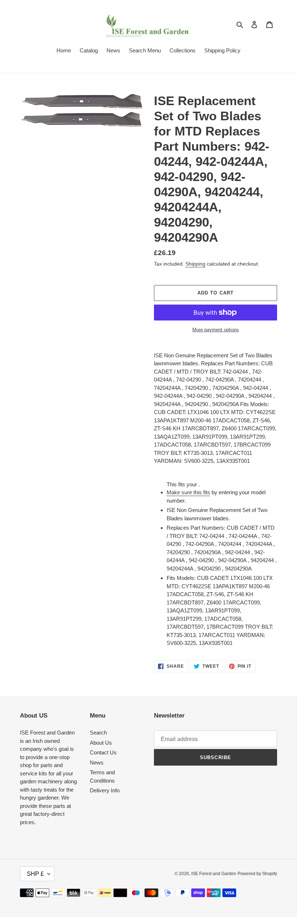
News (97, 762)
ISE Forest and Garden (213, 873)
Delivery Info (105, 790)
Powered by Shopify (257, 873)
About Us (101, 743)
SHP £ (35, 874)
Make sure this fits (188, 492)
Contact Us (103, 752)
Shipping (195, 264)
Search (98, 732)
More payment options (215, 329)
